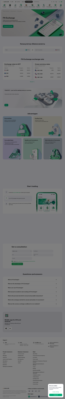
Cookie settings (55, 391)
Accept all (56, 394)
